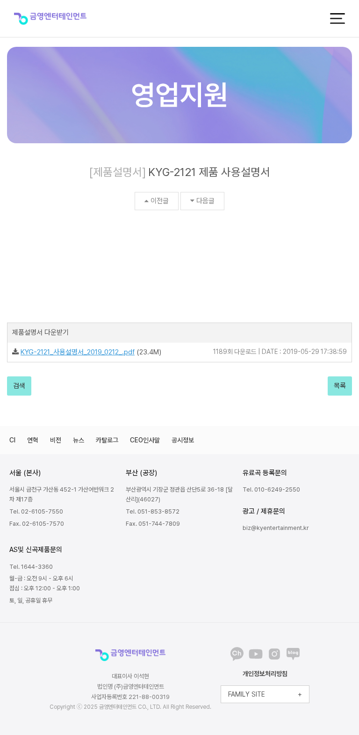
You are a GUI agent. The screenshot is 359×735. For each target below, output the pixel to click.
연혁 (32, 440)
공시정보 (183, 440)
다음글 (205, 201)
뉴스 (78, 440)
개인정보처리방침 (265, 673)
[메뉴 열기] (337, 18)
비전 (55, 440)
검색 (19, 386)
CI (12, 440)
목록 (340, 386)
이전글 (160, 201)
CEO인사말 (145, 440)
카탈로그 (107, 440)
